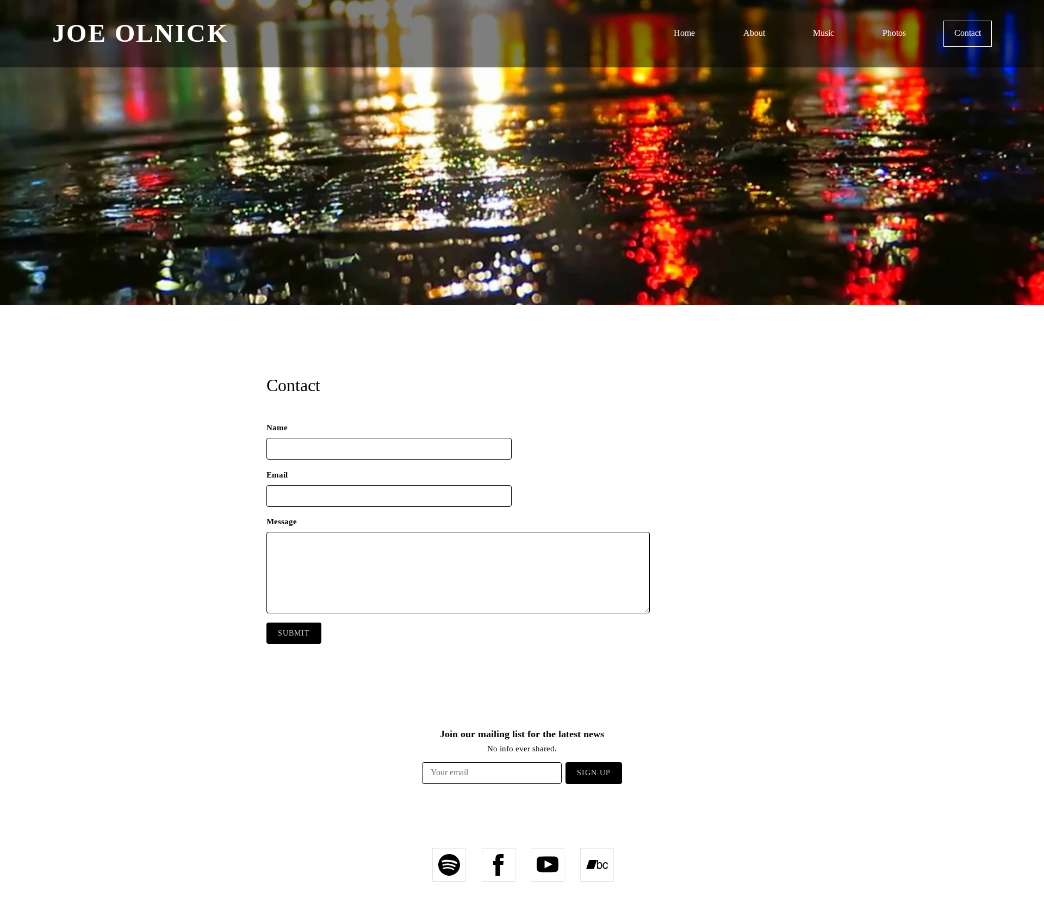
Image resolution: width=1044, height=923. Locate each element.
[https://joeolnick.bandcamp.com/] (597, 865)
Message (281, 521)
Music (823, 32)
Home (684, 32)
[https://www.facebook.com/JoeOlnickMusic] (498, 865)
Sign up (594, 773)
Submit (294, 633)
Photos (894, 32)
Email (277, 474)
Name (277, 427)
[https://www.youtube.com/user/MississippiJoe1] (547, 865)
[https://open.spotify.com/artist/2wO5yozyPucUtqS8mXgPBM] (449, 865)
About (754, 32)
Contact (967, 32)
